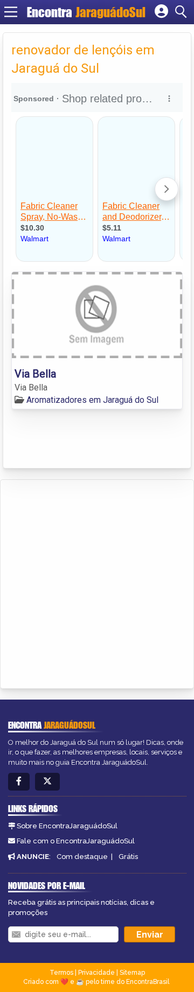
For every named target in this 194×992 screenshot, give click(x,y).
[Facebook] (19, 782)
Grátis (128, 857)
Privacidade (96, 972)
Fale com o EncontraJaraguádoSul (76, 841)
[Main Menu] (11, 12)
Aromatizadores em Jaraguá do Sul (92, 400)
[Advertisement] (97, 582)
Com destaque (82, 857)
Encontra (86, 12)
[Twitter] (47, 782)
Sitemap (132, 972)
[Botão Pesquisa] (183, 12)
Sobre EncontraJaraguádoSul (67, 826)
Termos (61, 972)
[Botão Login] (161, 12)
